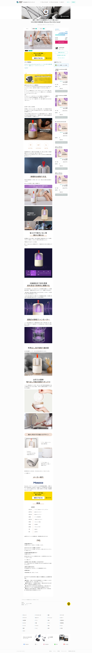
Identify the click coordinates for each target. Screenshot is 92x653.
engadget (26, 67)
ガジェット (45, 24)
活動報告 (34, 28)
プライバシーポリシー (61, 57)
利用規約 (58, 651)
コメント (42, 28)
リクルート (54, 651)
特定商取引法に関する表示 (61, 55)
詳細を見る (61, 88)
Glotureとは (23, 603)
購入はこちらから (61, 42)
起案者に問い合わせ (61, 52)
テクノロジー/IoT (51, 24)
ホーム (27, 28)
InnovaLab (40, 24)
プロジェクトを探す (29, 603)
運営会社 (23, 604)
